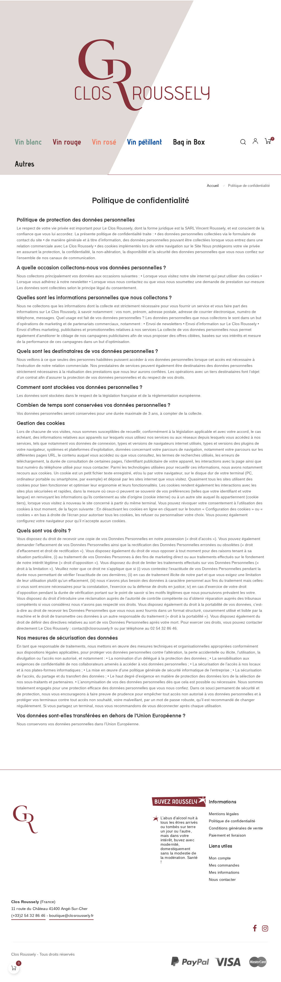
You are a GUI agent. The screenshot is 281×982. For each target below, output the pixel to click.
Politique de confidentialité (232, 821)
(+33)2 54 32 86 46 (28, 915)
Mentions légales (224, 814)
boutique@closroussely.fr (71, 915)
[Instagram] (265, 929)
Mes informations (224, 872)
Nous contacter (222, 879)
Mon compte (220, 858)
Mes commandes (224, 865)
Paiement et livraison (227, 835)
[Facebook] (255, 929)
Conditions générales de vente (236, 828)
